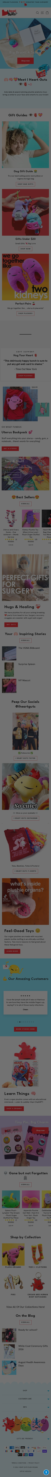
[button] (46, 1472)
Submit (37, 748)
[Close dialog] (47, 725)
